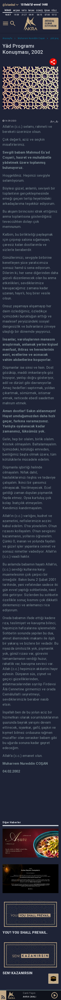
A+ (52, 121)
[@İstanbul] (10, 5)
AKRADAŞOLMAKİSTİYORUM (50, 23)
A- (57, 121)
